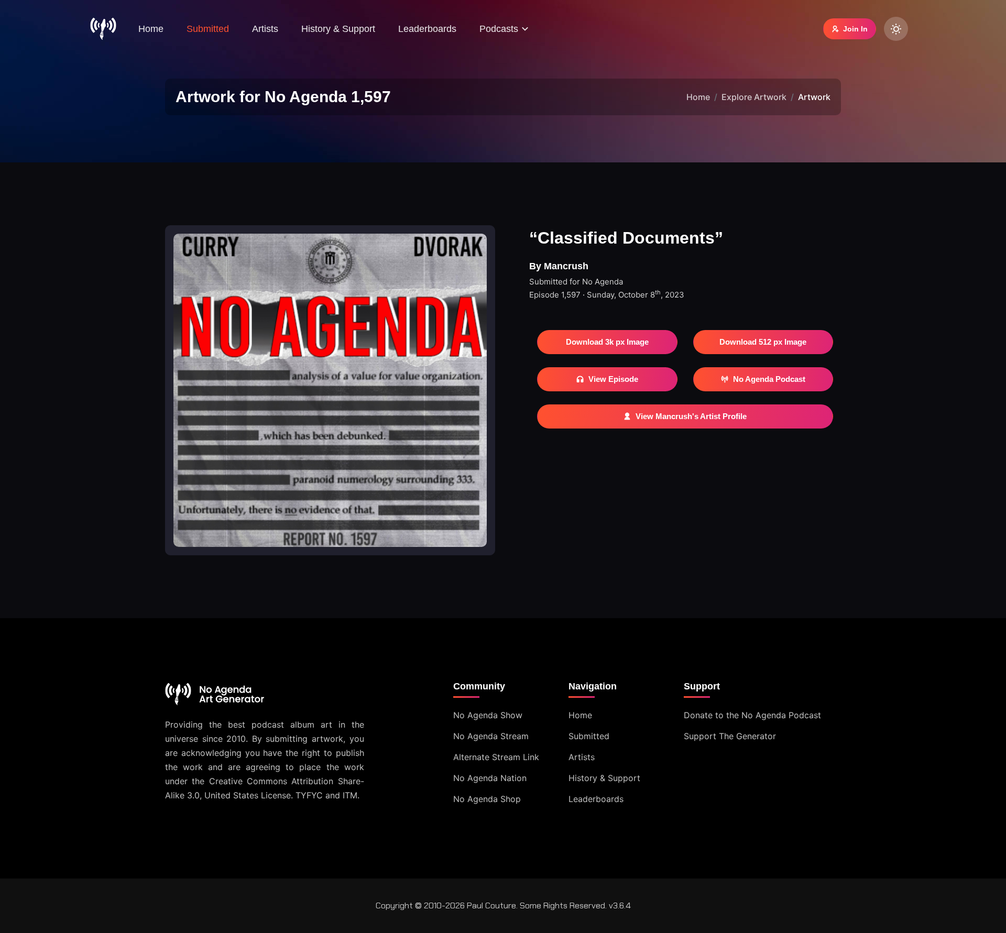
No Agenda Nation (490, 778)
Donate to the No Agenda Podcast (752, 715)
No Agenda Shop (487, 799)
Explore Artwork (753, 97)
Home (150, 29)
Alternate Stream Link (496, 757)
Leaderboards (427, 29)
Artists (265, 29)
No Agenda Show (487, 715)
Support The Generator (730, 736)
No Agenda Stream (491, 736)
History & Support (338, 29)
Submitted (208, 29)
